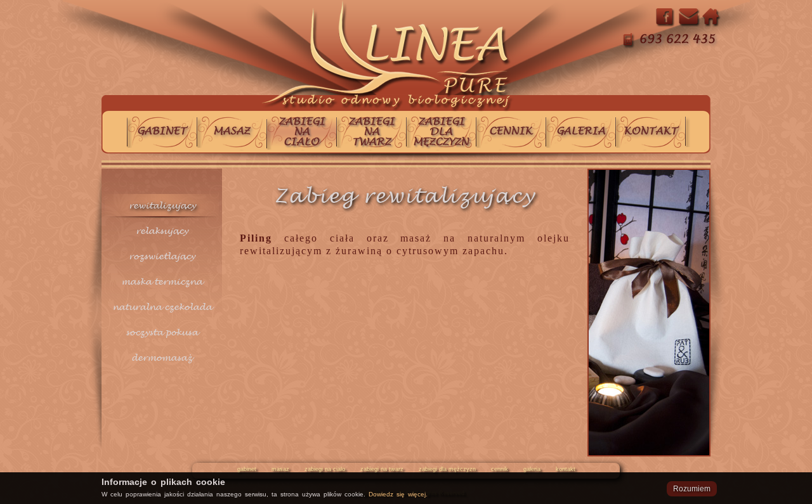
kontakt (565, 469)
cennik (499, 469)
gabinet (246, 469)
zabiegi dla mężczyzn (447, 469)
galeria (531, 469)
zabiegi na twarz (381, 469)
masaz (280, 469)
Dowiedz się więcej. (398, 494)
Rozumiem (691, 488)
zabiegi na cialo (324, 469)
